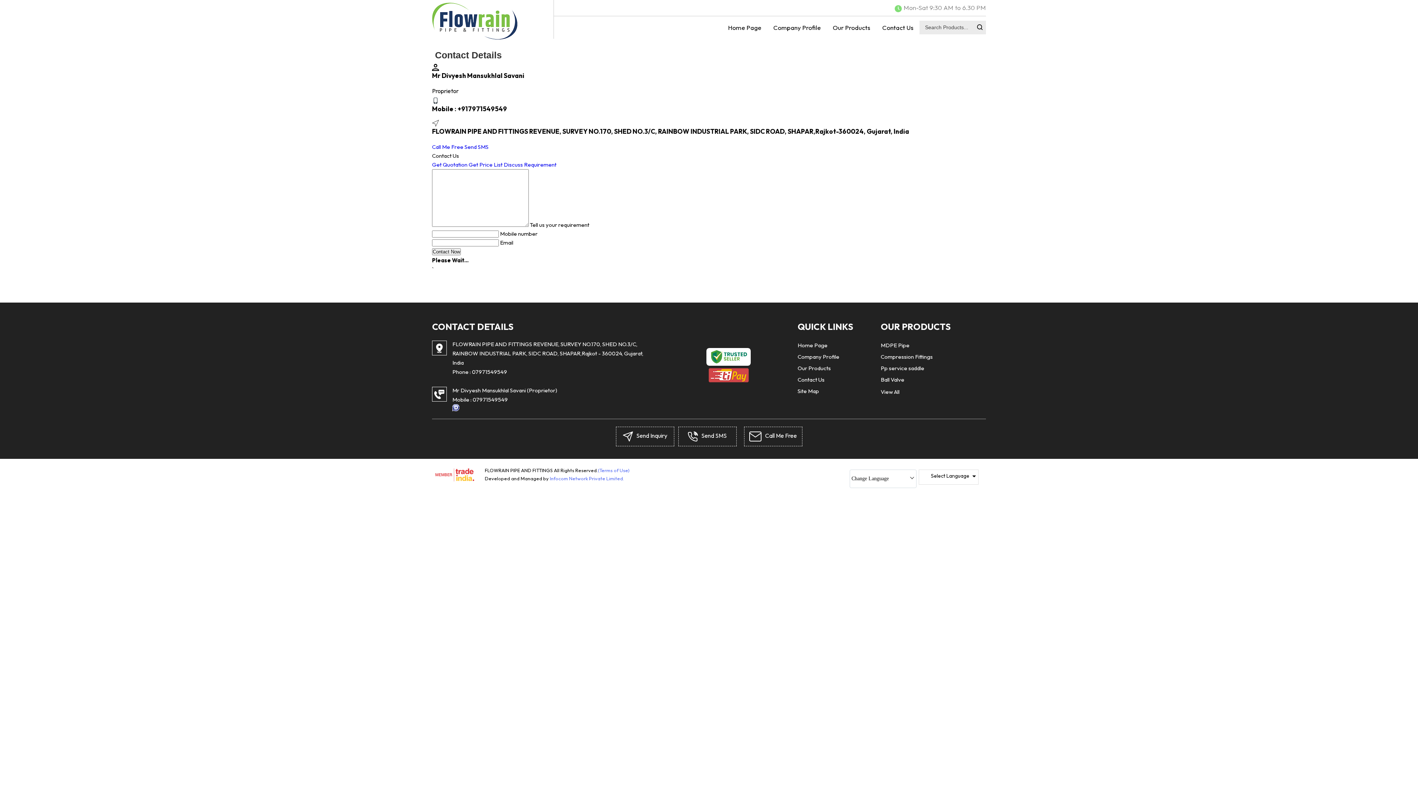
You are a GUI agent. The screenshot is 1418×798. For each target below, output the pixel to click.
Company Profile (797, 27)
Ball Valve (892, 379)
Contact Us (898, 27)
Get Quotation (449, 164)
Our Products (851, 27)
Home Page (744, 27)
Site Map (808, 391)
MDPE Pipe (895, 345)
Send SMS (477, 146)
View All (890, 391)
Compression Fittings (907, 356)
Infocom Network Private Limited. (587, 478)
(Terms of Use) (614, 470)
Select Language (950, 476)
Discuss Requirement (530, 164)
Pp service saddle (902, 368)
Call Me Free (447, 146)
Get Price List (486, 164)
